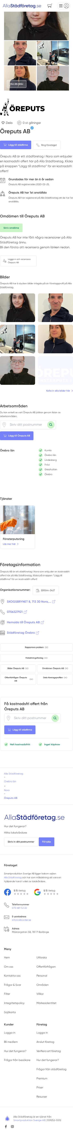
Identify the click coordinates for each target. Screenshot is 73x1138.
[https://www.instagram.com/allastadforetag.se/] (12, 1126)
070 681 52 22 (19, 907)
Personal (41, 975)
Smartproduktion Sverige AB (29, 1120)
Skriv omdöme (11, 227)
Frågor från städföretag (51, 1069)
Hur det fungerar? (15, 826)
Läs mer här (9, 544)
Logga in (9, 1032)
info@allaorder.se (21, 920)
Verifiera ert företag (48, 1051)
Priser (39, 1087)
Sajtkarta (10, 1012)
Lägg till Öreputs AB (19, 435)
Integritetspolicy (14, 1003)
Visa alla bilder (16, 84)
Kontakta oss (12, 975)
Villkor (40, 993)
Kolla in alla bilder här (58, 390)
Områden (42, 984)
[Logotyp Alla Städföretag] (34, 817)
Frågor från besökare (17, 1060)
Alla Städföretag (12, 877)
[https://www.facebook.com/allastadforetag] (6, 1126)
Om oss (8, 966)
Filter (7, 993)
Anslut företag (45, 1041)
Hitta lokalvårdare (15, 832)
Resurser (41, 1096)
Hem (7, 957)
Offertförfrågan (46, 966)
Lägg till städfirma (18, 144)
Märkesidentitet (46, 1003)
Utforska (41, 957)
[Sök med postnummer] (51, 425)
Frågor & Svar (12, 984)
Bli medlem (11, 1041)
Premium (41, 1078)
